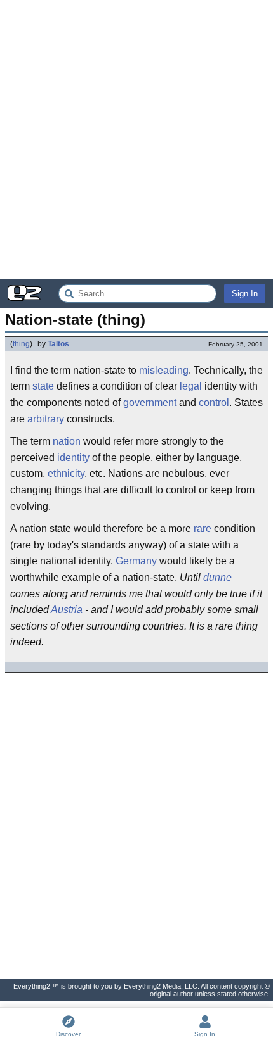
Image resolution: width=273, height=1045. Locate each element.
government (149, 402)
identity (73, 457)
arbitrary (45, 419)
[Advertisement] (136, 139)
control (214, 402)
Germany (136, 560)
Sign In (245, 293)
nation (67, 441)
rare (202, 528)
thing (21, 343)
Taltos (58, 343)
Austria (67, 609)
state (43, 386)
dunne (217, 577)
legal (191, 386)
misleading (164, 370)
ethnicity (66, 473)
